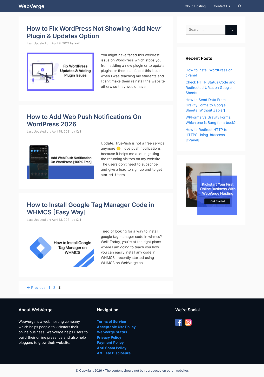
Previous (36, 287)
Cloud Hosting (195, 6)
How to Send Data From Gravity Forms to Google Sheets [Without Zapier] (206, 105)
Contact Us (222, 6)
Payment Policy (110, 343)
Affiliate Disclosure (114, 353)
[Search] (231, 30)
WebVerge (31, 6)
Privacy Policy (109, 337)
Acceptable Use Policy (116, 327)
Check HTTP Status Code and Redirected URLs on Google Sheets (211, 87)
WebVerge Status (112, 332)
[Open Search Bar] (239, 6)
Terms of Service (111, 321)
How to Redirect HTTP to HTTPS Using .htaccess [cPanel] (206, 135)
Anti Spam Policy (111, 348)
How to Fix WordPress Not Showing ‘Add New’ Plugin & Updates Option (94, 32)
